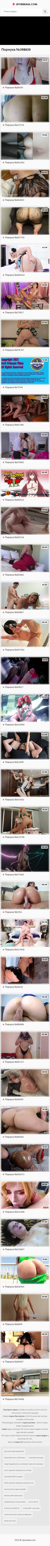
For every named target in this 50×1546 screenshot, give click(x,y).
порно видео (41, 1435)
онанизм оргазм (36, 1457)
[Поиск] (45, 11)
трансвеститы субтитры (14, 1457)
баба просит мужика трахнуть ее (18, 1482)
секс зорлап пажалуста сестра (17, 1470)
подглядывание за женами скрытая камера (23, 1464)
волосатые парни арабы (15, 1489)
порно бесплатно (16, 1416)
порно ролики (29, 1422)
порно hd (19, 1442)
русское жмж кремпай (14, 1451)
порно (4, 1429)
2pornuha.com (26, 4)
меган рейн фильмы (13, 1495)
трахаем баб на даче (13, 1476)
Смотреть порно (10, 1409)
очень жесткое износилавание (17, 1514)
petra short (33, 1501)
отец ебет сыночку (31, 1508)
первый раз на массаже (14, 1501)
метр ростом (10, 1520)
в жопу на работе (11, 1508)
